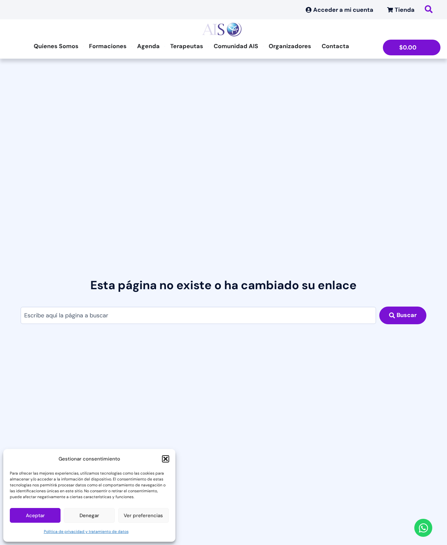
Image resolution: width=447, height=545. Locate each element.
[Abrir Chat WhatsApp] (423, 528)
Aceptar (35, 515)
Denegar (89, 515)
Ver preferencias (143, 515)
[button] (165, 459)
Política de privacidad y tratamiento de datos (86, 531)
